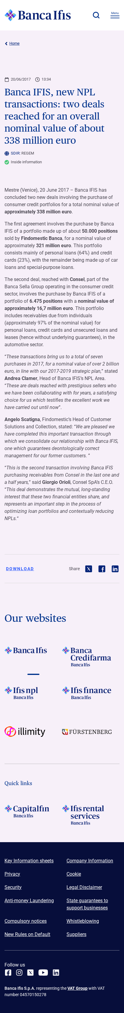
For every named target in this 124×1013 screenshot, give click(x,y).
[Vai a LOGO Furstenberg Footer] (90, 736)
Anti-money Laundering (29, 900)
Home (14, 43)
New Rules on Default (27, 934)
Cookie (74, 874)
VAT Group (77, 988)
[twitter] (30, 972)
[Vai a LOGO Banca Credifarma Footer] (90, 656)
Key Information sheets (29, 861)
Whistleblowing (83, 921)
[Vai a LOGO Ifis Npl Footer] (33, 696)
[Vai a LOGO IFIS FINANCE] (90, 696)
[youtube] (43, 972)
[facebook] (8, 972)
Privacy (12, 874)
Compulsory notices (26, 921)
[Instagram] (19, 972)
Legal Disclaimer (84, 887)
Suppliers (76, 934)
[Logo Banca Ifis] (38, 15)
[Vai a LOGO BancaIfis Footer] (33, 656)
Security (13, 887)
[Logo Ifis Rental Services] (90, 814)
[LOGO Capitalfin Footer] (33, 814)
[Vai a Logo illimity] (33, 736)
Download (20, 568)
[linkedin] (56, 972)
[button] (96, 15)
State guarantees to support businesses (87, 904)
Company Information (90, 861)
